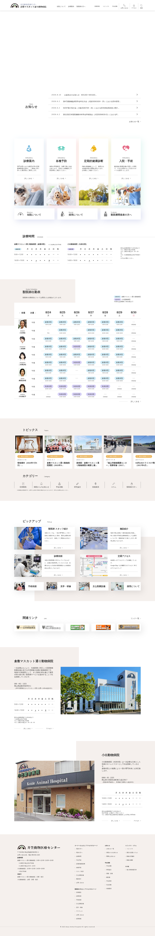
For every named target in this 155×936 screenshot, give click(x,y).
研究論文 (108, 869)
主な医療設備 (80, 875)
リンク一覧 (135, 618)
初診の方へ (79, 848)
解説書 (108, 877)
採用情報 (78, 918)
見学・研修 (79, 907)
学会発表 (108, 881)
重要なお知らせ (110, 856)
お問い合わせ (124, 8)
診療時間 (78, 856)
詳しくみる (135, 401)
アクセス (134, 8)
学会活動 (114, 6)
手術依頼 (78, 900)
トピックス (106, 6)
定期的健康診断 (80, 864)
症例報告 (78, 892)
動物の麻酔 (130, 860)
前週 (23, 313)
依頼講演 (108, 888)
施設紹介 (78, 879)
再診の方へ (79, 852)
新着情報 (97, 6)
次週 (32, 313)
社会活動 (108, 885)
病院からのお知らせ (112, 852)
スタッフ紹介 (80, 871)
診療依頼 (78, 896)
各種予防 (78, 867)
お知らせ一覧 (134, 121)
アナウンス (79, 911)
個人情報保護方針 (132, 869)
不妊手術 (78, 860)
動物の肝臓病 (130, 856)
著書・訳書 (109, 873)
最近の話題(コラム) (132, 852)
